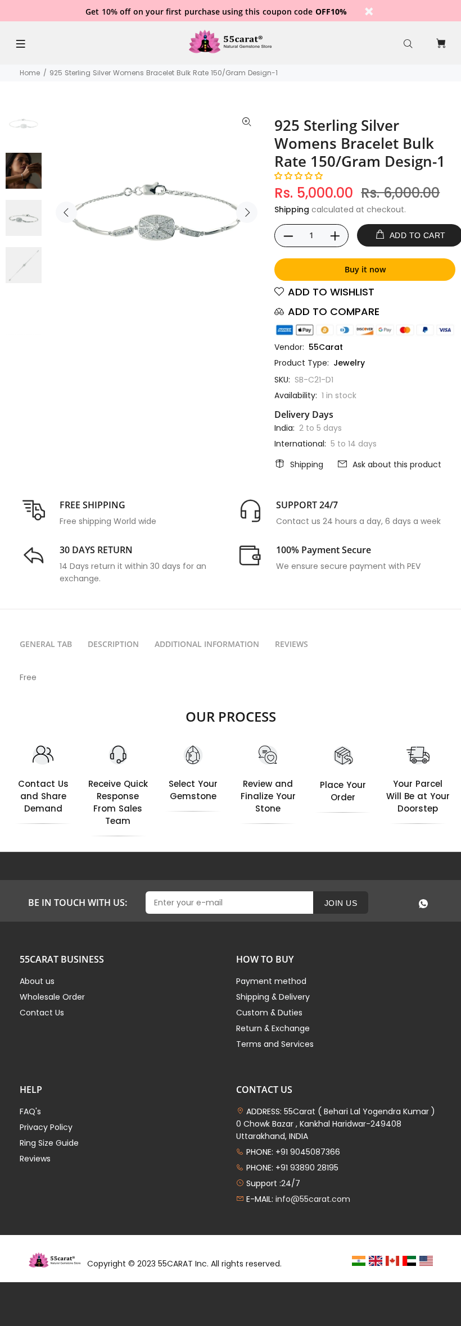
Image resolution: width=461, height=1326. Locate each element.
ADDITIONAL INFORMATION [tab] (207, 644)
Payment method (271, 981)
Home (30, 73)
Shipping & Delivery (273, 997)
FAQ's (30, 1111)
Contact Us (42, 1012)
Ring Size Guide (49, 1143)
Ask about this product (396, 464)
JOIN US (340, 903)
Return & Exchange (273, 1028)
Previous (66, 212)
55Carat (326, 347)
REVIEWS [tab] (291, 644)
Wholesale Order (52, 997)
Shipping (291, 209)
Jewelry (349, 362)
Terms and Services (275, 1044)
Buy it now (365, 269)
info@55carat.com (312, 1199)
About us (37, 981)
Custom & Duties (269, 1012)
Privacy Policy (46, 1127)
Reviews (35, 1158)
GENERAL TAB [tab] (46, 644)
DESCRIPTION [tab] (113, 644)
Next (246, 212)
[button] (298, 175)
